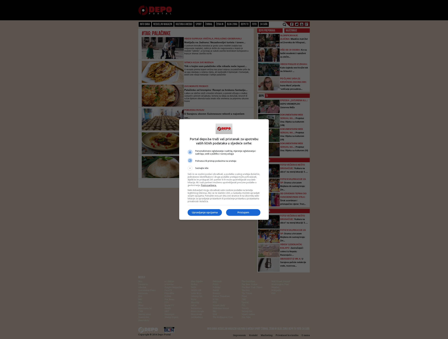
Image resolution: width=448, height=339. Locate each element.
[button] (224, 168)
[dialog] (224, 169)
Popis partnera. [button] (208, 185)
